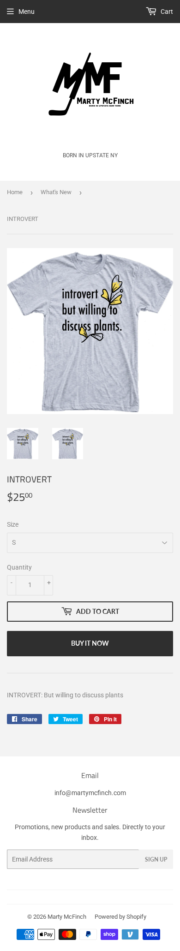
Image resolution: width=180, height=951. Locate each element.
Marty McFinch (67, 916)
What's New (56, 192)
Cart (166, 11)
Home (15, 192)
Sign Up (156, 859)
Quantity (19, 567)
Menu (26, 11)
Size (12, 524)
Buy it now (90, 643)
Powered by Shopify (120, 916)
